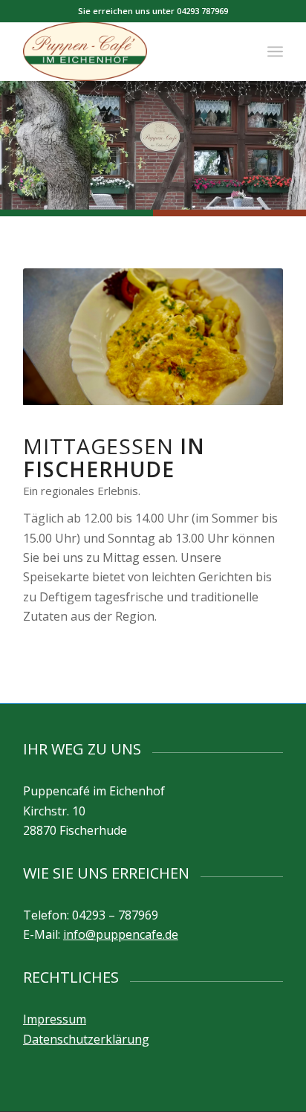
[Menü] (275, 51)
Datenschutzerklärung (86, 1039)
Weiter (249, 336)
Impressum (54, 1019)
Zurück (56, 336)
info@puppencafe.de (120, 934)
